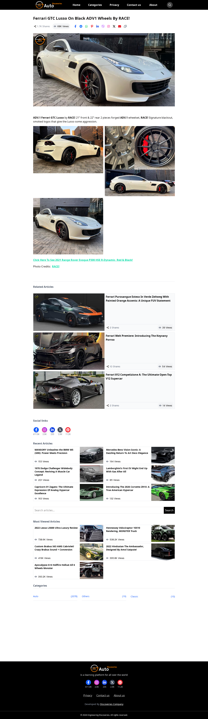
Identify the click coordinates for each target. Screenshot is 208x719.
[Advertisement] (104, 633)
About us (119, 695)
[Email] (119, 26)
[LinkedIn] (97, 26)
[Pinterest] (92, 26)
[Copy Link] (125, 26)
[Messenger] (81, 26)
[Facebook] (75, 26)
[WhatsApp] (86, 26)
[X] (114, 26)
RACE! (55, 266)
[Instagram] (108, 26)
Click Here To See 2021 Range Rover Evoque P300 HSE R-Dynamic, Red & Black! (83, 260)
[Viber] (103, 26)
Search (169, 510)
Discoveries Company (111, 704)
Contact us (103, 695)
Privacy (87, 695)
